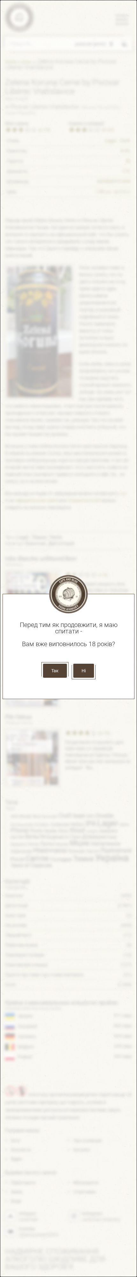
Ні (84, 670)
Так (55, 670)
